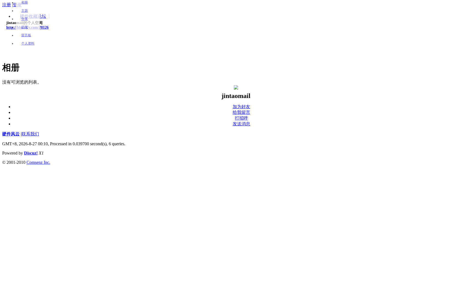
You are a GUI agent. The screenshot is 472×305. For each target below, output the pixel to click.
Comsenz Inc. (38, 162)
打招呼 (241, 118)
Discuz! (31, 153)
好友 (24, 27)
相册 (24, 2)
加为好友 (241, 106)
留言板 (26, 35)
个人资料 (27, 43)
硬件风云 (11, 134)
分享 (24, 19)
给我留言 (241, 112)
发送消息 (241, 124)
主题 (24, 11)
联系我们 (30, 134)
